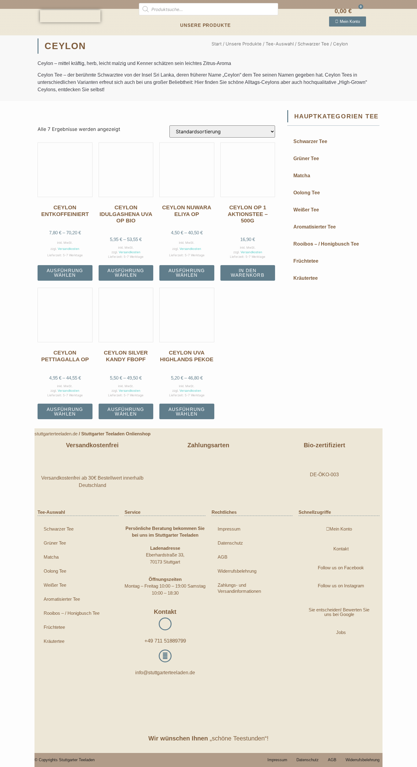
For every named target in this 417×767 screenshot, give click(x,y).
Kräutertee (305, 278)
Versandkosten (68, 248)
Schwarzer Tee (313, 44)
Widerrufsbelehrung (237, 571)
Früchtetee (305, 261)
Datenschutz (230, 543)
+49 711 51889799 (165, 641)
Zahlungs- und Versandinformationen (239, 588)
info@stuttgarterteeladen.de (165, 672)
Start (217, 44)
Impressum (229, 528)
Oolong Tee (306, 192)
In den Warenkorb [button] (247, 273)
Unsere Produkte (205, 25)
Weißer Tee (306, 209)
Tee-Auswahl (280, 44)
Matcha (301, 175)
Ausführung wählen (65, 273)
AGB (222, 557)
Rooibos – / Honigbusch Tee (326, 244)
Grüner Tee (306, 158)
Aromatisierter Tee (314, 226)
